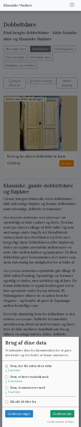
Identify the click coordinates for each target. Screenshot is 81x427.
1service (13, 370)
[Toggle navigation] (72, 4)
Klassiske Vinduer (17, 5)
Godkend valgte (19, 414)
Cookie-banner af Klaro (60, 421)
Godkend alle (62, 414)
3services (13, 381)
